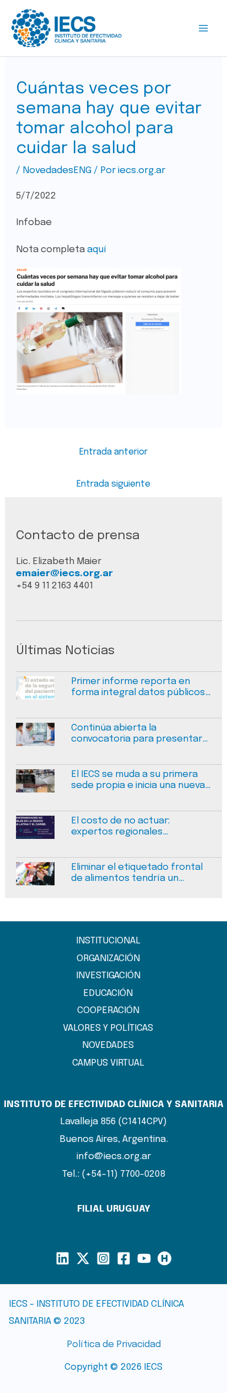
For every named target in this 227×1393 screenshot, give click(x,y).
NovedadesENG (57, 170)
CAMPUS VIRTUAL (108, 1063)
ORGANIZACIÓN (108, 958)
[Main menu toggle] (204, 28)
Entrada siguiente (113, 484)
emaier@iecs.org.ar (64, 573)
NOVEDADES (108, 1045)
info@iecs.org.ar (114, 1156)
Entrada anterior (113, 452)
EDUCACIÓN (108, 993)
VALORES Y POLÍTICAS (108, 1028)
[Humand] (164, 1258)
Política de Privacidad (114, 1344)
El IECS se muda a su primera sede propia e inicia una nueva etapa (138, 781)
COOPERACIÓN (108, 1010)
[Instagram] (103, 1258)
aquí (96, 249)
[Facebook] (124, 1258)
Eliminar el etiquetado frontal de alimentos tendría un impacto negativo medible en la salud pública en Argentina (137, 874)
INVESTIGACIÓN (108, 975)
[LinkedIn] (62, 1258)
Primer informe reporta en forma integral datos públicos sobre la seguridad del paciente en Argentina (138, 688)
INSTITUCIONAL (108, 941)
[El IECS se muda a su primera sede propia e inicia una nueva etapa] (43, 786)
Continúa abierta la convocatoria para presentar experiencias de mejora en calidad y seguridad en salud (136, 734)
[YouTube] (144, 1258)
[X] (83, 1258)
